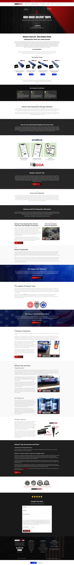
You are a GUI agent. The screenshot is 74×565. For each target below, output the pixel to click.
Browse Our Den (18, 472)
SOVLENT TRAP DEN (37, 184)
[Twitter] (19, 547)
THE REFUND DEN (43, 544)
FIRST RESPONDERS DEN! (37, 322)
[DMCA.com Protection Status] (19, 549)
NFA (49, 523)
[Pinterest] (22, 547)
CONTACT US (54, 544)
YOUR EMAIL (25, 510)
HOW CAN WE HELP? (26, 514)
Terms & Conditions (23, 558)
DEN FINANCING (42, 552)
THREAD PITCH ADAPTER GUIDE (43, 548)
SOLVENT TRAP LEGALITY (43, 549)
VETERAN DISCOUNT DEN (37, 277)
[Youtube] (21, 547)
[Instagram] (18, 547)
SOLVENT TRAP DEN (19, 242)
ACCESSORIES (31, 549)
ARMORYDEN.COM (56, 542)
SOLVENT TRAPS (31, 542)
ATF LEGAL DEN (42, 550)
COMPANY (31, 550)
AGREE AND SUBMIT (26, 530)
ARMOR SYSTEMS (31, 546)
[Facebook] (16, 547)
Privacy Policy (19, 558)
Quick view (19, 74)
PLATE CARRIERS (31, 545)
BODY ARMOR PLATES (31, 544)
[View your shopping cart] (59, 4)
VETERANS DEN (42, 545)
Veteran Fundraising (20, 552)
